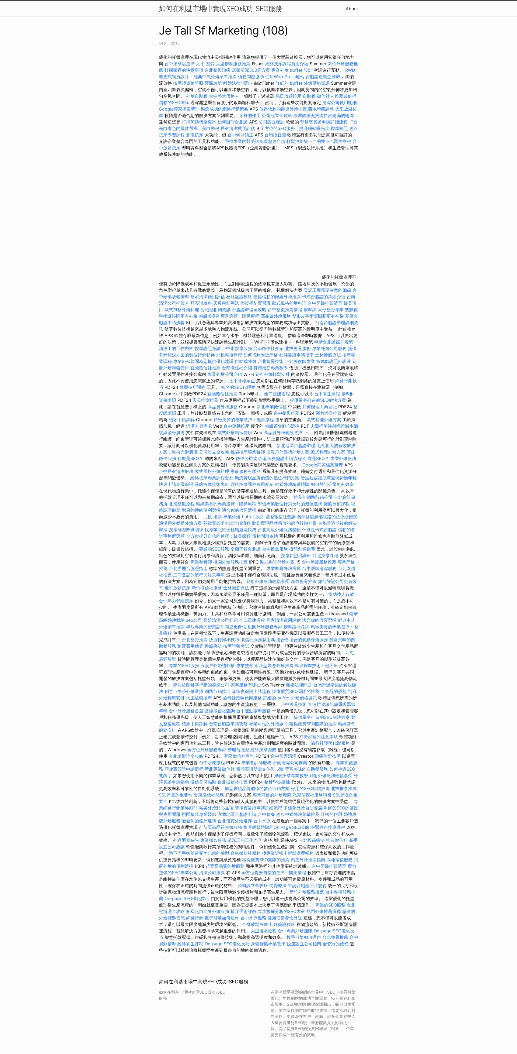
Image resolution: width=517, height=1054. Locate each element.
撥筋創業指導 (302, 549)
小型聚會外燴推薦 (276, 665)
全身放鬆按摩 (255, 924)
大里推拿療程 (264, 930)
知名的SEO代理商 (238, 387)
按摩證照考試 (208, 348)
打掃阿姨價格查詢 (199, 122)
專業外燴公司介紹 (225, 374)
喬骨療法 (278, 885)
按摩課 (309, 309)
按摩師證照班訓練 (334, 361)
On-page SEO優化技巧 (187, 898)
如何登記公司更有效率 (332, 484)
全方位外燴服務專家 (207, 749)
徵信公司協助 (249, 458)
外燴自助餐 (197, 96)
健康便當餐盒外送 (285, 918)
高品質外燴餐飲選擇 (284, 432)
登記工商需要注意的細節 (327, 290)
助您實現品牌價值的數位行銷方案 (267, 477)
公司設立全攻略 (277, 115)
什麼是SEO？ (190, 458)
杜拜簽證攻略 (239, 296)
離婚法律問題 (236, 83)
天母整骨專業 (331, 309)
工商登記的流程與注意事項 (199, 575)
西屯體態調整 (321, 109)
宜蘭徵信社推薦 (205, 367)
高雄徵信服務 (339, 859)
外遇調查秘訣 (186, 840)
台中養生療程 (327, 393)
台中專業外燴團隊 (296, 930)
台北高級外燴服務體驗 (280, 529)
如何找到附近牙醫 (260, 355)
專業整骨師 (201, 562)
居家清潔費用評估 (238, 128)
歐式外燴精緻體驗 (235, 432)
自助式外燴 (245, 361)
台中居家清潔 (283, 756)
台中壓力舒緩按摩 (177, 600)
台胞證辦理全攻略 (249, 309)
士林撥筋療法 (328, 355)
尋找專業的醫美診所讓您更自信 (255, 141)
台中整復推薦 (286, 413)
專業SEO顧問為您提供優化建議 (203, 361)
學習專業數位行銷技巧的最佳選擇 (290, 503)
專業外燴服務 (343, 458)
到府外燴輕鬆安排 (272, 374)
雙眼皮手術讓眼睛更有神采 (318, 316)
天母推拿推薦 (205, 400)
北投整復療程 (229, 355)
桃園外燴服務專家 (265, 626)
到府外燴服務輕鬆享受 (267, 581)
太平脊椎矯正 (242, 380)
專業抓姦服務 (213, 840)
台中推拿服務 (275, 549)
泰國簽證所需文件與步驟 (260, 769)
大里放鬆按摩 (199, 698)
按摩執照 (339, 128)
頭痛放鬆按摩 (328, 756)
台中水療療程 (212, 762)
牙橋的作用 (250, 115)
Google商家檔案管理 (179, 109)
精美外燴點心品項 (217, 808)
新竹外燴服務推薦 (307, 892)
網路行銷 (194, 918)
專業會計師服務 (256, 762)
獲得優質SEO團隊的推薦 (295, 691)
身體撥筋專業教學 (271, 367)
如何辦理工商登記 (319, 406)
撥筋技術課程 (337, 503)
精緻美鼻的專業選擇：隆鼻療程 (229, 316)
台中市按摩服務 (237, 348)
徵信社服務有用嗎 (257, 639)
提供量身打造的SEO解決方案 (318, 400)
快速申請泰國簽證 (176, 484)
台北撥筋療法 (312, 840)
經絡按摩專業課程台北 (212, 477)
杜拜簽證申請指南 (296, 355)
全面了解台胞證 (245, 549)
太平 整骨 (205, 63)
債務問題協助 (251, 76)
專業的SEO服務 (214, 549)
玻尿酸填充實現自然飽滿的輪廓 (324, 115)
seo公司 (194, 620)
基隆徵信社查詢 (281, 516)
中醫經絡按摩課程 (328, 827)
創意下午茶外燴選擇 (184, 691)
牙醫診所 (213, 83)
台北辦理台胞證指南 (188, 568)
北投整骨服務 (298, 348)
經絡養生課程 (191, 943)
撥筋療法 (213, 646)
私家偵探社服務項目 (312, 795)
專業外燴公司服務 (330, 348)
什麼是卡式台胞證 (319, 529)
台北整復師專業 (300, 361)
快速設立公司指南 (304, 943)
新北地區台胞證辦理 (296, 445)
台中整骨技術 (294, 704)
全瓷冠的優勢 (334, 691)
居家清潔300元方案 (251, 70)
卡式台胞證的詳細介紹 (323, 296)
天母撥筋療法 (226, 303)
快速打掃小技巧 (224, 639)
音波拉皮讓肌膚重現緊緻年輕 (329, 477)
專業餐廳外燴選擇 (284, 568)
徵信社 (323, 96)
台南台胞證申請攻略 (228, 723)
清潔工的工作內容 (176, 348)
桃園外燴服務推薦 (231, 562)
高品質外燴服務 (276, 316)
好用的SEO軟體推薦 (310, 788)
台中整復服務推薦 (320, 562)
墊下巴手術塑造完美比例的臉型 (199, 853)
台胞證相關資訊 (215, 309)
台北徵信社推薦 (233, 782)
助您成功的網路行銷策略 (224, 109)
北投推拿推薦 (344, 788)
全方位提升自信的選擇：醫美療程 (218, 536)
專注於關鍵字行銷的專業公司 (201, 685)
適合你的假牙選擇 (239, 510)
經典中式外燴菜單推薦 (215, 76)
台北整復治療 (217, 70)
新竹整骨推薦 (329, 413)
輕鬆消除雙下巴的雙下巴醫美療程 (319, 141)
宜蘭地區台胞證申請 (237, 814)
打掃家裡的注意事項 (184, 70)
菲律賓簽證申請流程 (282, 458)
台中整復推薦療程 (285, 309)
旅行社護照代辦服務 (242, 698)
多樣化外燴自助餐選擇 (306, 808)
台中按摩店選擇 (180, 63)
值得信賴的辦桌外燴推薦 (283, 109)
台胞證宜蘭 (275, 135)
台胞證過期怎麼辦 (323, 76)
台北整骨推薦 (195, 639)
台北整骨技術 (271, 361)
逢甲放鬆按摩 (178, 587)
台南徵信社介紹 (268, 348)
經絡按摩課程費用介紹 (287, 63)
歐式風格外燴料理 (290, 303)
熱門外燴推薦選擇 (324, 911)
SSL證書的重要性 (176, 795)
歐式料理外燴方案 (325, 419)
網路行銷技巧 (217, 691)
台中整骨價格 (222, 96)
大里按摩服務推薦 (234, 63)
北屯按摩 (194, 135)
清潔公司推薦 (212, 872)
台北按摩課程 (326, 555)
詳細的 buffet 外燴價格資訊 (303, 83)
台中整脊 (266, 814)
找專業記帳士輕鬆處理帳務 (230, 529)
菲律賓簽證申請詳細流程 (324, 122)
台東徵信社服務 (209, 795)
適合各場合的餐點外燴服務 (302, 639)
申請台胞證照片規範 (333, 342)
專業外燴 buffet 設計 (291, 70)
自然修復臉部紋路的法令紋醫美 (327, 516)
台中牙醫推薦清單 (325, 303)
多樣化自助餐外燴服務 (207, 911)
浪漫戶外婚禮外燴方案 (288, 452)
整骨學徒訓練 (277, 782)
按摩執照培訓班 (296, 555)
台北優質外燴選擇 (235, 820)
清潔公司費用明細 (339, 102)
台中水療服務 (254, 918)
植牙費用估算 (190, 646)
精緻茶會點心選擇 (282, 426)
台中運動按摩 (236, 426)
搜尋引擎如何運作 (222, 918)
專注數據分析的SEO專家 (281, 911)
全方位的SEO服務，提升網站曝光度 (294, 128)
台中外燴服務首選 (186, 710)
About (352, 8)
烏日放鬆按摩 (289, 96)
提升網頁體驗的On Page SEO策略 (276, 827)
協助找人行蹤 (341, 594)
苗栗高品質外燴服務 (223, 827)
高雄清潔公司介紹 (220, 620)
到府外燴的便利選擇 (202, 510)
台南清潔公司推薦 (290, 762)
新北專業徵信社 (272, 406)
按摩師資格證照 (189, 83)
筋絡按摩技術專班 (212, 484)
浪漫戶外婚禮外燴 (217, 665)
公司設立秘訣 (272, 122)
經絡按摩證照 (263, 749)
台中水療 (262, 820)
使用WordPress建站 (284, 76)
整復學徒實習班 (256, 303)
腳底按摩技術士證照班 (317, 665)
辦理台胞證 (238, 749)
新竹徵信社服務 (207, 587)
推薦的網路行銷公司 (313, 497)
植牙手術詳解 (182, 419)
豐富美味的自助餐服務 (306, 769)
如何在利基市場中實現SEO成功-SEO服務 (220, 8)
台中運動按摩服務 (254, 710)
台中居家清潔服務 (176, 471)
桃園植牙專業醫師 (247, 452)
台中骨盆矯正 (241, 135)
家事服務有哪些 (245, 471)
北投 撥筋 (212, 516)
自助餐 (309, 96)
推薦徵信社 (337, 840)
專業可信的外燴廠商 (268, 723)
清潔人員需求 (199, 426)
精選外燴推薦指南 (308, 859)
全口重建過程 (277, 393)
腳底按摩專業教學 (291, 775)
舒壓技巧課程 (193, 387)
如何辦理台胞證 (233, 122)
